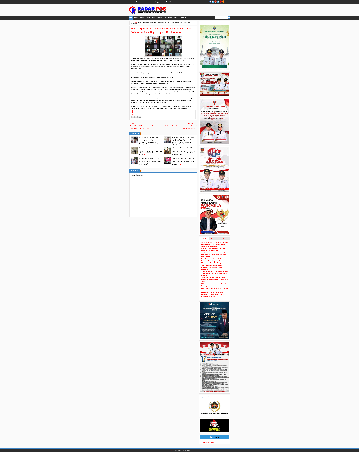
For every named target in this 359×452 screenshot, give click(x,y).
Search (229, 17)
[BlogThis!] (134, 117)
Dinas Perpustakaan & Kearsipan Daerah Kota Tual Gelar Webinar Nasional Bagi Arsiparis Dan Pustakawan (160, 30)
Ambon (136, 17)
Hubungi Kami (169, 2)
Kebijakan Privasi (141, 2)
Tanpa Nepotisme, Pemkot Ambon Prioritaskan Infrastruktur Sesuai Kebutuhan (212, 267)
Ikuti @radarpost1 (208, 442)
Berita (224, 239)
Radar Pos (171, 450)
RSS (223, 1)
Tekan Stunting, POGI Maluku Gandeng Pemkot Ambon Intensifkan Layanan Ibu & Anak (214, 279)
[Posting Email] (140, 116)
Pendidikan (160, 17)
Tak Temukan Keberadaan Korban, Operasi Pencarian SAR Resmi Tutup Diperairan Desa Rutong (215, 254)
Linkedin (218, 1)
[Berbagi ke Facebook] (138, 117)
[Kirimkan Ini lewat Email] (132, 117)
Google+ (215, 1)
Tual (134, 114)
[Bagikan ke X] (136, 117)
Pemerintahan (150, 17)
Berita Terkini (136, 112)
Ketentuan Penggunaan (156, 2)
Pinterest (221, 1)
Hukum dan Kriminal (171, 17)
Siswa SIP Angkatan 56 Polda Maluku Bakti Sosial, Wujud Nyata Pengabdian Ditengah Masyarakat (215, 273)
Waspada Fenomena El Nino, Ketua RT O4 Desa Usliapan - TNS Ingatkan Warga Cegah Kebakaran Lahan (214, 244)
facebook (210, 1)
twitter (213, 1)
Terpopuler (214, 239)
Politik (142, 17)
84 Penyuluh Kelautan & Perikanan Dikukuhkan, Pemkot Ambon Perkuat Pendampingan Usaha (213, 294)
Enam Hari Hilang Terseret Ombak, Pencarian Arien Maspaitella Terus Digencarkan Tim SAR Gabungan (212, 261)
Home (131, 18)
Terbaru (204, 238)
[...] (160, 144)
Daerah (182, 17)
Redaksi (132, 2)
